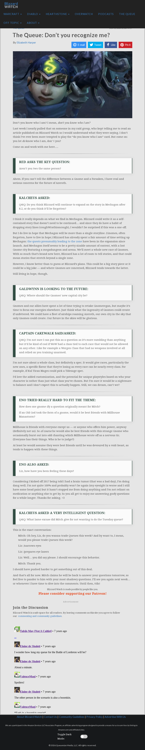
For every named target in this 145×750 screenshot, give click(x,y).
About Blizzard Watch (29, 716)
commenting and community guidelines (40, 616)
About (32, 22)
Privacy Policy (94, 716)
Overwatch (84, 14)
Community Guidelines (71, 716)
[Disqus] (72, 669)
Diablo (33, 14)
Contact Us (50, 716)
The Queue (127, 14)
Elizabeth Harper (26, 42)
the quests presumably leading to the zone (54, 241)
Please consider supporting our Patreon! (73, 593)
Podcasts (106, 14)
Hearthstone (57, 14)
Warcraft (12, 14)
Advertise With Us (115, 716)
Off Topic (12, 22)
